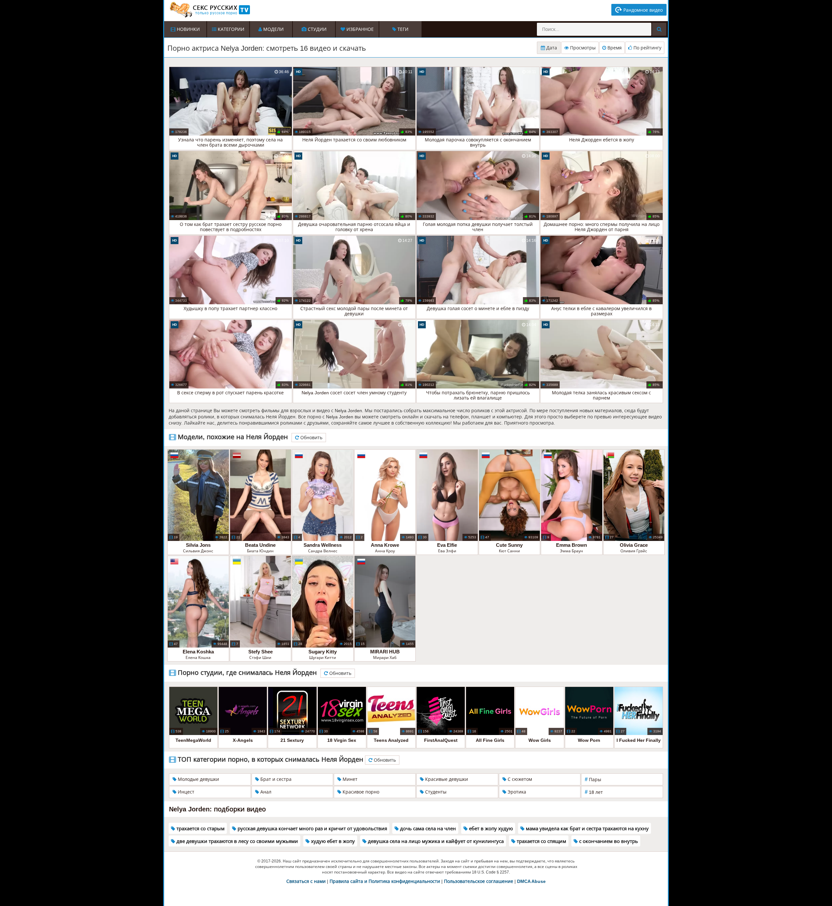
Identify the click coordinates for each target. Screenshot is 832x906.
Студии (316, 29)
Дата (551, 47)
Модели (273, 29)
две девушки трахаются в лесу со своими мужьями (236, 841)
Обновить (310, 437)
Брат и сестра (275, 779)
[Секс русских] (209, 10)
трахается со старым (200, 828)
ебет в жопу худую (490, 828)
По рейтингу (646, 47)
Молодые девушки (197, 779)
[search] (659, 29)
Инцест (185, 791)
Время (614, 47)
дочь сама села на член (427, 828)
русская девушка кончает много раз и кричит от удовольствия (311, 828)
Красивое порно (360, 791)
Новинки (188, 29)
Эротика (516, 791)
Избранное (359, 29)
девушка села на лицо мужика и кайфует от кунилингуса (435, 841)
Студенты (435, 791)
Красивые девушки (446, 779)
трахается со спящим (540, 841)
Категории (230, 29)
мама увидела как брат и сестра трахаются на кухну (587, 828)
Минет (349, 779)
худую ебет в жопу (332, 841)
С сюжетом (519, 779)
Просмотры (582, 47)
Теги (402, 29)
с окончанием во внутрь (608, 841)
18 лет (594, 792)
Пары (593, 779)
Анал (265, 791)
